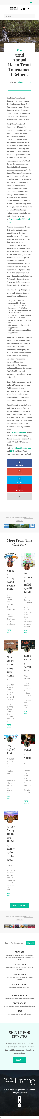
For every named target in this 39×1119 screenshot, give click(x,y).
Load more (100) (19, 905)
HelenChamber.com (19, 433)
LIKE (12, 451)
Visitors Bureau (24, 82)
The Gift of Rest (10, 749)
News (19, 50)
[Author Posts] (10, 564)
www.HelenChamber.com (21, 448)
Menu (9, 16)
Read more (9, 631)
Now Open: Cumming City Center (10, 668)
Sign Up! (19, 1060)
